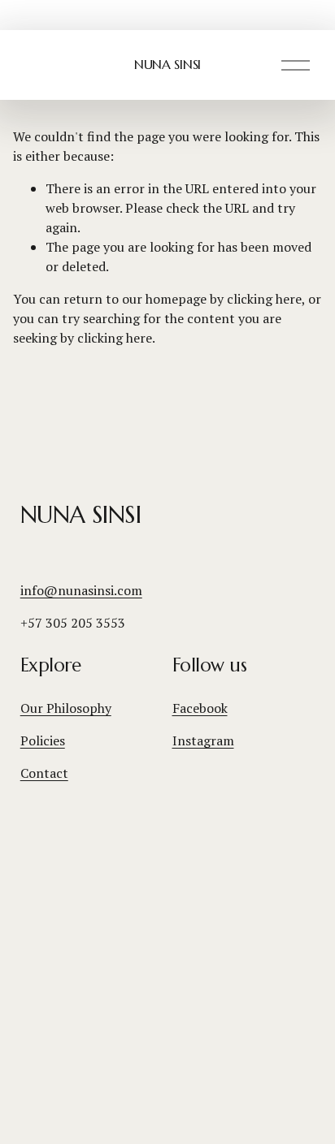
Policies (42, 740)
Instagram (203, 740)
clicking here (264, 299)
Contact (44, 773)
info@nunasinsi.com (81, 590)
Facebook (200, 708)
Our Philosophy (65, 708)
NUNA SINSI (167, 64)
